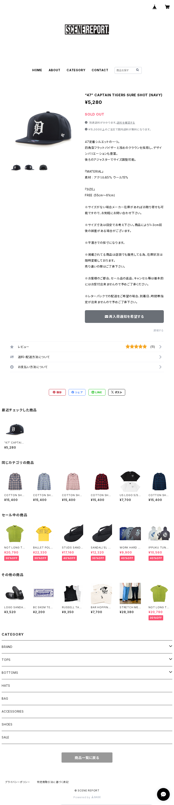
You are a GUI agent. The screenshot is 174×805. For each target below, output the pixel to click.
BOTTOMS (10, 672)
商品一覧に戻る (87, 758)
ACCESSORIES (13, 711)
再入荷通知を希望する (126, 316)
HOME (37, 70)
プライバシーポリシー (17, 782)
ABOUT (54, 70)
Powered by (82, 797)
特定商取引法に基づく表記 (53, 782)
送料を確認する (126, 122)
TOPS (6, 659)
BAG (5, 698)
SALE (5, 737)
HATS (6, 685)
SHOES (7, 724)
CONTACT (100, 70)
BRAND (7, 647)
